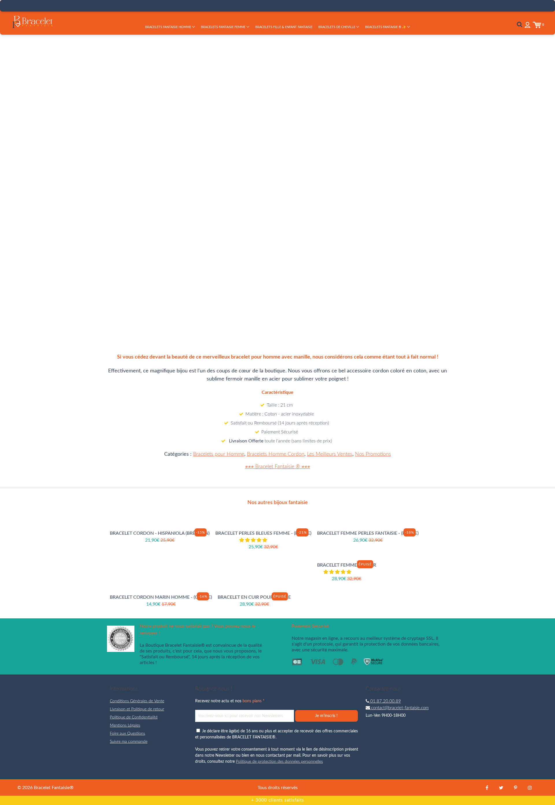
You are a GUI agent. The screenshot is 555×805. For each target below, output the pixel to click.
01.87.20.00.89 (385, 701)
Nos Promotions (373, 454)
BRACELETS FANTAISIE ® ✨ (386, 27)
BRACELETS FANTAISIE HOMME (168, 27)
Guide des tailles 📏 (363, 176)
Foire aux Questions (127, 734)
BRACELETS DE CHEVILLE (337, 27)
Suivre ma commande (128, 742)
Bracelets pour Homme (218, 454)
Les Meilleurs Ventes (329, 454)
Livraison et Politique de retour (137, 709)
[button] (353, 150)
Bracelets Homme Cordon (275, 454)
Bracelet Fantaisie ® (277, 466)
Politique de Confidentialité (134, 717)
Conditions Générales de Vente (137, 701)
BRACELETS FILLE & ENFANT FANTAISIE (283, 27)
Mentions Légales (125, 725)
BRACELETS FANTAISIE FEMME (223, 27)
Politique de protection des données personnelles (279, 762)
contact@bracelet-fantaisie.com (399, 708)
